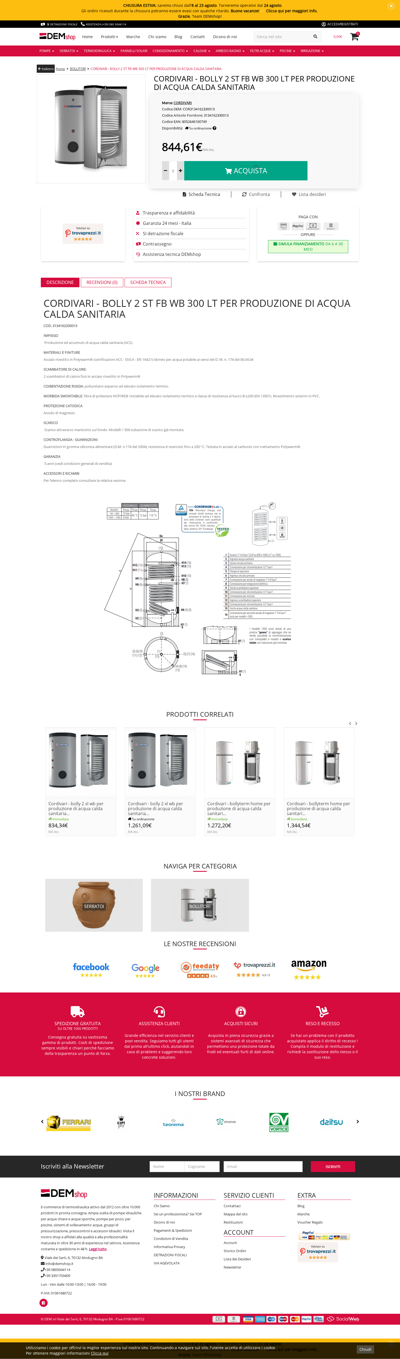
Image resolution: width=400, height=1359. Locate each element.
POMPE (45, 51)
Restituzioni (233, 1222)
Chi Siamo (162, 1205)
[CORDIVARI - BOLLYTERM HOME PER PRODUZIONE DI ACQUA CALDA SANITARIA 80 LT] (240, 762)
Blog (300, 1205)
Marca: (167, 103)
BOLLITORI (78, 68)
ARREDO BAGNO (229, 51)
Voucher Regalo (310, 1222)
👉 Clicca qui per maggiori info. (289, 10)
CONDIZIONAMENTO (169, 51)
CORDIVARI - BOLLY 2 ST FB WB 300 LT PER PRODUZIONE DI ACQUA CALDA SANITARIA (156, 68)
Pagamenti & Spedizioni (173, 1230)
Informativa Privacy (169, 1246)
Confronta (259, 194)
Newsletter (232, 1267)
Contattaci (232, 1205)
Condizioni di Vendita (171, 1238)
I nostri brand (200, 1093)
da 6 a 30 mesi (310, 246)
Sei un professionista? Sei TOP (178, 1214)
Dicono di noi (164, 1222)
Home (60, 68)
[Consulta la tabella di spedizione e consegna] (214, 128)
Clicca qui (100, 1353)
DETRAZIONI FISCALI (170, 1254)
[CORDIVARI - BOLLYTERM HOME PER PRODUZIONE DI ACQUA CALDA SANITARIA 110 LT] (319, 762)
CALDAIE (200, 51)
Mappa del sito (236, 1214)
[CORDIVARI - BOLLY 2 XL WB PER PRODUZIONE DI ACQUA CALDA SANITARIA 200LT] (81, 762)
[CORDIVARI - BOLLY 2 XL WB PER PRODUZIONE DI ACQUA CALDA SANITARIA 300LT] (160, 762)
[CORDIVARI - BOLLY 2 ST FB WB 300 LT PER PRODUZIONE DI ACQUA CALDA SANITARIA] (91, 128)
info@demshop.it (59, 1263)
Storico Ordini (235, 1250)
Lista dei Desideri (237, 1259)
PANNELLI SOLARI (134, 51)
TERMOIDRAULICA (98, 51)
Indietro (47, 68)
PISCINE (286, 51)
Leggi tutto (98, 1248)
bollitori (199, 906)
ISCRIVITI (333, 1166)
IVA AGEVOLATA (167, 1263)
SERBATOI (68, 51)
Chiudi (365, 1349)
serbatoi (94, 906)
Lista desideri (312, 194)
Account (230, 1242)
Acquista (249, 170)
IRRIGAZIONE (311, 51)
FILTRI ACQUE (261, 51)
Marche (303, 1214)
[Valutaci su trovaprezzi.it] (83, 233)
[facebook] (43, 1302)
